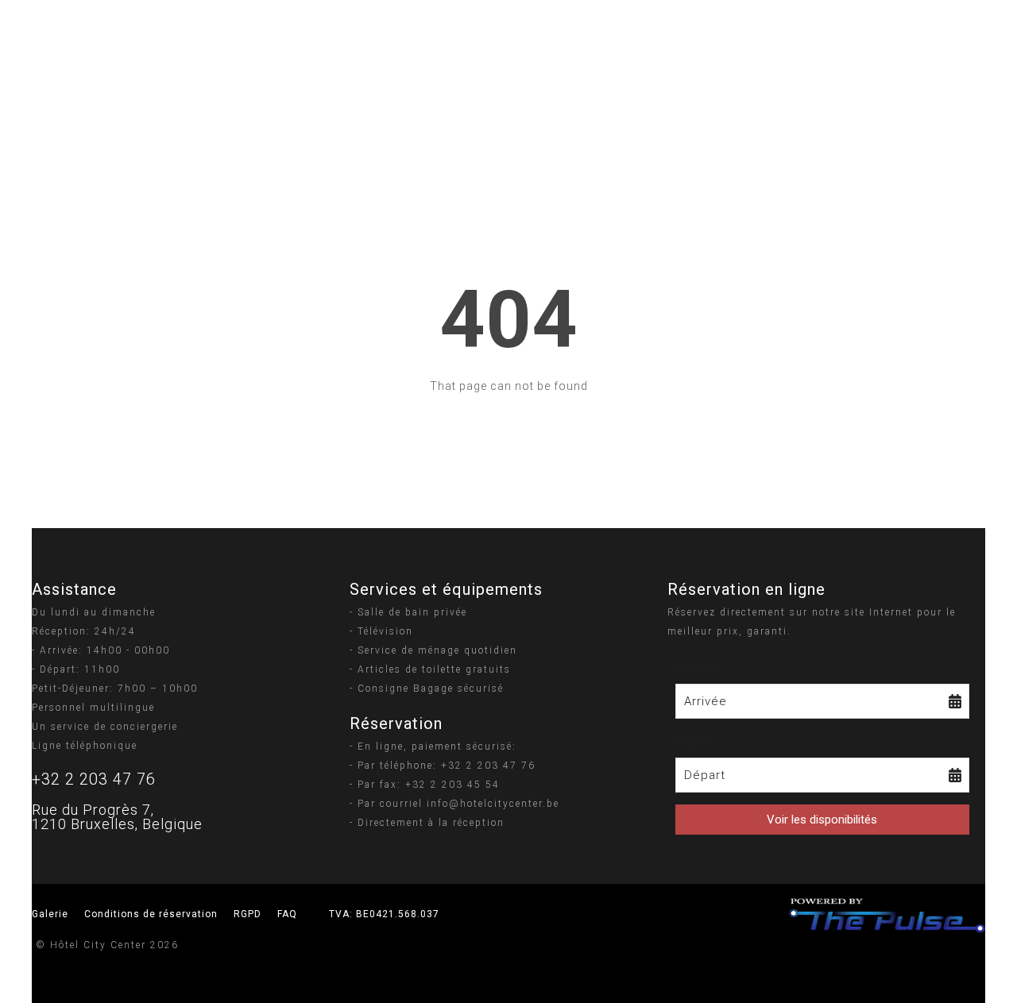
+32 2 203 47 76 (94, 779)
